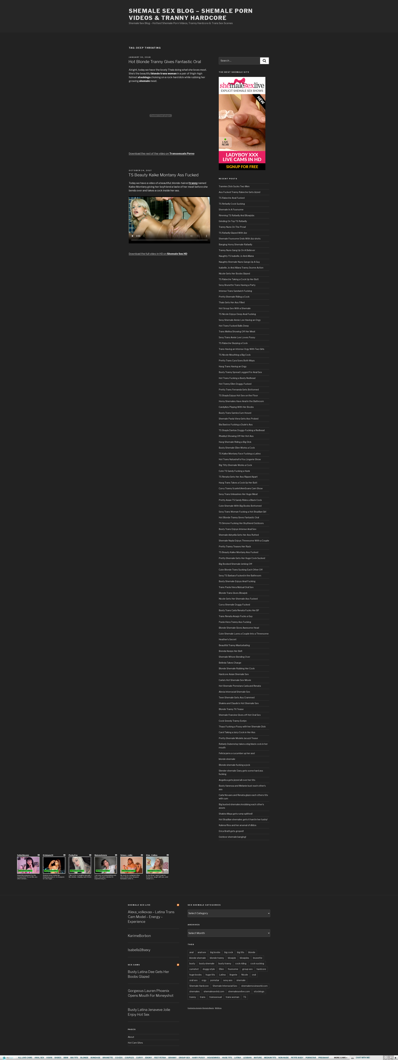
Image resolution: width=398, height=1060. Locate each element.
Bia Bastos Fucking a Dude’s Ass (236, 424)
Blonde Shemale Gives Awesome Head (239, 627)
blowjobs (244, 958)
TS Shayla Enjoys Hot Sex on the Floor (238, 395)
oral (254, 974)
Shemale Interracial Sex (225, 985)
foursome (233, 969)
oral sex (193, 980)
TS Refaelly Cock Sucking (232, 203)
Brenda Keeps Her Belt (230, 651)
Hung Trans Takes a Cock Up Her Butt (238, 482)
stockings (259, 991)
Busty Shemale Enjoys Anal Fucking (237, 581)
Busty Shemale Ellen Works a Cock (237, 447)
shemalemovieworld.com (254, 985)
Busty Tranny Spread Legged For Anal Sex (240, 372)
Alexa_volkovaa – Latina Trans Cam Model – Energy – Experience (151, 917)
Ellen (221, 969)
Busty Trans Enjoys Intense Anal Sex (237, 529)
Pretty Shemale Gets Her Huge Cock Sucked (242, 558)
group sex (247, 969)
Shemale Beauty (208, 1008)
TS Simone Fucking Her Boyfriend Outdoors (241, 523)
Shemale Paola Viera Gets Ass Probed (238, 418)
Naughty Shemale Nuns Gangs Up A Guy (239, 262)
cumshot (194, 969)
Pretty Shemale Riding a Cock (234, 296)
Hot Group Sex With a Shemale (235, 308)
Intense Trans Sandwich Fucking (235, 291)
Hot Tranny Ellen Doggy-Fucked (235, 383)
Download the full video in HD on (158, 253)
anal (191, 952)
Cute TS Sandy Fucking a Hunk (234, 471)
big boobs (215, 952)
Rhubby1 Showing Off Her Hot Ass (236, 436)
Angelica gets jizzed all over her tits (237, 780)
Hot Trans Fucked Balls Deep (234, 325)
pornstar (214, 980)
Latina (222, 974)
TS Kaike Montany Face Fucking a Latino (240, 453)
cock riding (240, 963)
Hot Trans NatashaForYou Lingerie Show (240, 459)
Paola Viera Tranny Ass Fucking (235, 622)
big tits (240, 952)
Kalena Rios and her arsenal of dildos (237, 825)
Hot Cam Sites (135, 1042)
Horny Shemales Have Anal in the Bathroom (241, 401)
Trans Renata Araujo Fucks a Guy (235, 616)
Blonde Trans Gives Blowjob (233, 593)
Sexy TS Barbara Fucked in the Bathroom (240, 575)
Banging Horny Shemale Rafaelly (235, 244)
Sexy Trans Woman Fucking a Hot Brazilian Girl (242, 511)
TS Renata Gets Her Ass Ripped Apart (238, 476)
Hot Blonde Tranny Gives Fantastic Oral (164, 61)
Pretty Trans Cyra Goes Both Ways (237, 360)
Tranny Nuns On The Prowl (232, 227)
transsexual (215, 997)
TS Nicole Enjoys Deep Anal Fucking (237, 314)
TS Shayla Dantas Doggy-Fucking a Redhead (242, 430)
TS (244, 997)
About (131, 1037)
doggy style (209, 969)
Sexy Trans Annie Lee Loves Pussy (237, 337)
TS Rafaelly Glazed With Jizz (233, 232)
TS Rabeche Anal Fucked (232, 198)
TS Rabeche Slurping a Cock (233, 343)
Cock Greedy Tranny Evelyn (233, 720)
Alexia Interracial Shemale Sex (234, 691)
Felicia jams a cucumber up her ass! (237, 753)
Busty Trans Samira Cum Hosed (235, 413)
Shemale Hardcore (199, 985)
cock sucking (257, 963)
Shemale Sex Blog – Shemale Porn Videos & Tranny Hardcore (191, 14)
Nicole (244, 974)
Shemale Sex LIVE (139, 905)
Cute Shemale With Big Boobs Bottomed (240, 505)
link (395, 1011)
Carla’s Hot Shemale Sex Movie (235, 680)
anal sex (202, 952)
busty (192, 963)
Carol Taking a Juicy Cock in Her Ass (237, 732)
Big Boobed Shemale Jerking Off (235, 564)
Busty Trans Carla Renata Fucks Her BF (239, 610)
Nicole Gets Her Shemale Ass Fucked (238, 598)
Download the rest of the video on (161, 153)
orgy (204, 980)
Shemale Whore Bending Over (234, 656)
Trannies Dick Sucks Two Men (234, 186)
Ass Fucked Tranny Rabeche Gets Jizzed (239, 192)
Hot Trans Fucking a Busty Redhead (237, 378)
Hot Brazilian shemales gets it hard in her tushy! (243, 819)
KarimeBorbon (139, 936)
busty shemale (206, 963)
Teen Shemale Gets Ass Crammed (237, 697)
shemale (240, 980)
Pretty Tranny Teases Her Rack (235, 546)
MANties (218, 1008)
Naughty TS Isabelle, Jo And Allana (236, 256)
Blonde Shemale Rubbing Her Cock (237, 668)
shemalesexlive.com (239, 991)
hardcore (261, 969)
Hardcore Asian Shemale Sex (234, 674)
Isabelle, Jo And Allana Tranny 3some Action (241, 267)
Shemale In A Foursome (231, 209)
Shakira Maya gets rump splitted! (235, 813)
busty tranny (224, 963)
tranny (192, 997)
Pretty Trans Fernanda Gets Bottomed (239, 389)
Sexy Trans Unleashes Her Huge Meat (238, 494)
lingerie (233, 974)
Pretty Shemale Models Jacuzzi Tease (238, 738)
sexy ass (227, 980)
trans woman (232, 997)
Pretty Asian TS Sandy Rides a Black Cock (240, 500)
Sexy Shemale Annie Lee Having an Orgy (240, 320)
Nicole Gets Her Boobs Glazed (234, 273)
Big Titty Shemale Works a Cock (235, 465)
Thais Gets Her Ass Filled (232, 302)
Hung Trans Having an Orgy (232, 366)
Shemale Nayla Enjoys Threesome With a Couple (244, 540)
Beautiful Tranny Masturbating (234, 645)
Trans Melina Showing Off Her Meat (237, 331)
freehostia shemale (195, 1008)
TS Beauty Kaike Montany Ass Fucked (163, 174)
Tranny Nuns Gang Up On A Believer (237, 250)
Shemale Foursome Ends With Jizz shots (240, 238)
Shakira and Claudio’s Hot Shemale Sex (239, 703)
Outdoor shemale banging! (232, 837)
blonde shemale (227, 759)
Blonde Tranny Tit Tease (231, 709)
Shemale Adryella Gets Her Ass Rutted (239, 534)
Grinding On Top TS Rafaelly (233, 221)
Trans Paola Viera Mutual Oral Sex (236, 587)
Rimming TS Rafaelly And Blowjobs (236, 215)
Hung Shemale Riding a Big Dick (235, 442)
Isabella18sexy (139, 950)
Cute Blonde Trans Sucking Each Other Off (241, 569)
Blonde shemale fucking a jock (234, 765)
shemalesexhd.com (214, 991)
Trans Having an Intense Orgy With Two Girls (241, 349)
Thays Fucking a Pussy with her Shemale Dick (242, 726)
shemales (194, 991)
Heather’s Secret (227, 639)
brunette (257, 958)
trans (202, 997)
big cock (228, 952)
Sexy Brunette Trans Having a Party (237, 285)
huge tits (210, 974)
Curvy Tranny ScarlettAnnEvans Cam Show (241, 488)
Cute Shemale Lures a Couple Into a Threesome (244, 633)
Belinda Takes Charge (230, 662)
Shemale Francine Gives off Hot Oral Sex (240, 715)
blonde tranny (217, 958)
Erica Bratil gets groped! (231, 831)
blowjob (232, 958)
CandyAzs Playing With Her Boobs (236, 407)
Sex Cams (134, 965)
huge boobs (195, 974)
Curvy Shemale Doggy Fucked (234, 604)
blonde (251, 952)
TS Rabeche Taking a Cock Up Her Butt (239, 279)
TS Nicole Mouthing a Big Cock (235, 354)
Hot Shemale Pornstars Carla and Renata (240, 686)
